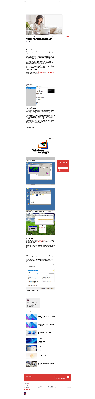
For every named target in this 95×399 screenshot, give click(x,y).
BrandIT (39, 387)
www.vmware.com (39, 241)
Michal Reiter (30, 41)
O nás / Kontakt (40, 385)
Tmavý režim (68, 387)
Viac (64, 1)
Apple (36, 1)
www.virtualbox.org (43, 240)
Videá (33, 1)
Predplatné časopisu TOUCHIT (51, 385)
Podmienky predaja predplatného (52, 387)
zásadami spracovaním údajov (61, 378)
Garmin (39, 1)
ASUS (52, 1)
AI (54, 1)
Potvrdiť (68, 376)
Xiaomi (45, 1)
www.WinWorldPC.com (51, 72)
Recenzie (30, 1)
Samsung (42, 1)
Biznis (61, 1)
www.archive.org (41, 72)
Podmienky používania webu (51, 386)
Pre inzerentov (40, 386)
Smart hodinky (58, 1)
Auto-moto (48, 1)
